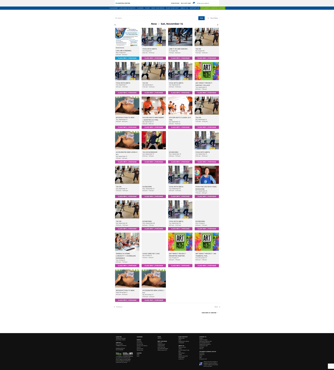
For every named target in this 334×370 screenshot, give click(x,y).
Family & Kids (140, 344)
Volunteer (201, 347)
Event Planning (161, 347)
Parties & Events (161, 344)
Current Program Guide (183, 350)
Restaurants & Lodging (183, 341)
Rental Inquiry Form (162, 350)
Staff (200, 357)
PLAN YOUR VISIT (183, 336)
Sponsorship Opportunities (205, 341)
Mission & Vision (182, 347)
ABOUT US (181, 345)
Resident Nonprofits (183, 356)
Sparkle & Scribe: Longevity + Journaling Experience (126, 256)
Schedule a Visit (203, 359)
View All (139, 347)
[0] (193, 3)
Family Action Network (142, 345)
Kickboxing (173, 152)
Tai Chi (198, 49)
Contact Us (181, 359)
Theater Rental (161, 345)
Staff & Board (181, 353)
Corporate (160, 342)
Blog (179, 351)
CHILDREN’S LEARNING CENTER (207, 351)
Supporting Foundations (205, 344)
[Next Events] (218, 25)
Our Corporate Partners (204, 342)
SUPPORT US (202, 336)
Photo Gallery (181, 357)
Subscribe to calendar (209, 312)
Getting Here (181, 338)
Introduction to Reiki (125, 117)
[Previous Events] (115, 25)
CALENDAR (139, 336)
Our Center (201, 353)
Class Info (122, 58)
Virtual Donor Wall (203, 345)
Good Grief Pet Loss (151, 253)
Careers (180, 354)
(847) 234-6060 (119, 344)
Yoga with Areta (149, 49)
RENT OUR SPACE (162, 341)
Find (201, 18)
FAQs (179, 339)
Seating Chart (140, 350)
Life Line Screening (123, 51)
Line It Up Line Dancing (178, 49)
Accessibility (181, 342)
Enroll (200, 356)
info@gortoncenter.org (121, 345)
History (180, 348)
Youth (138, 354)
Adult (138, 356)
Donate (201, 338)
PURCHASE (132, 58)
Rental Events (140, 348)
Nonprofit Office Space (163, 348)
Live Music (139, 341)
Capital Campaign (203, 339)
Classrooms (201, 354)
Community (139, 342)
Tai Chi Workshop (149, 152)
